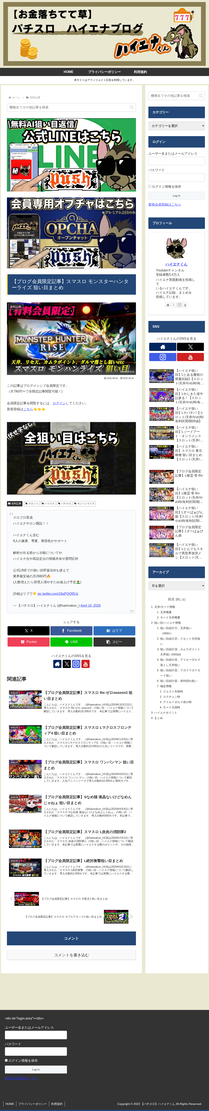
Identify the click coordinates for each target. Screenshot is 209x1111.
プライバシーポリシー (32, 1103)
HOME (10, 1103)
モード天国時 (171, 707)
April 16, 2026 (90, 605)
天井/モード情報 (164, 606)
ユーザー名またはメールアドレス (172, 153)
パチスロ (66, 503)
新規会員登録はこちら (164, 204)
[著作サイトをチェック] (57, 664)
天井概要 (166, 612)
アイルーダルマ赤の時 (177, 702)
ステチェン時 (171, 696)
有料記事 (16, 503)
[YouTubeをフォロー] (85, 664)
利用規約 (57, 1103)
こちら (28, 409)
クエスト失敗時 (173, 691)
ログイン (59, 403)
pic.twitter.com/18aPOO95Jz (58, 593)
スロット (33, 503)
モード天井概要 (170, 617)
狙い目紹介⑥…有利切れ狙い (178, 680)
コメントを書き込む (71, 955)
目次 (171, 599)
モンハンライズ (85, 503)
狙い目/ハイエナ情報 (167, 622)
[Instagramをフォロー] (76, 664)
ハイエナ (50, 503)
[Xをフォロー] (67, 664)
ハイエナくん (177, 264)
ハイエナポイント (165, 712)
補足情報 (166, 686)
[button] (131, 107)
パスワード (156, 170)
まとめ (158, 718)
